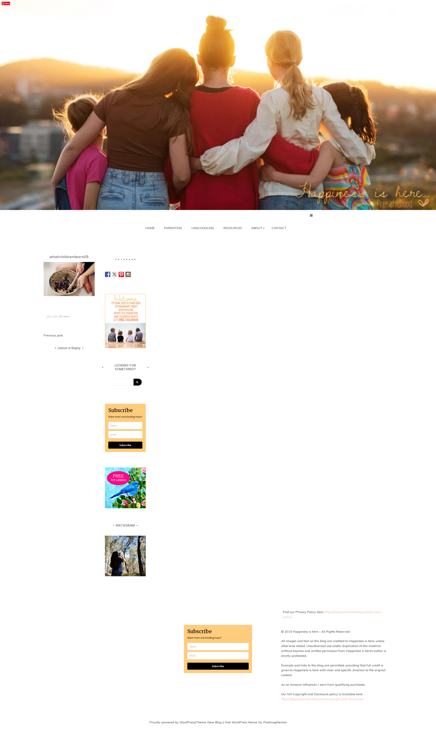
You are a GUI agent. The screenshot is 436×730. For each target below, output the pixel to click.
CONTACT (279, 228)
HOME (150, 228)
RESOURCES (232, 228)
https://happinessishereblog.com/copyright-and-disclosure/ (322, 699)
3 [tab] (121, 259)
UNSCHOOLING (202, 228)
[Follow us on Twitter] (114, 274)
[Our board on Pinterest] (121, 274)
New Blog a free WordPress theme (232, 722)
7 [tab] (132, 259)
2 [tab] (118, 259)
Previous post (53, 335)
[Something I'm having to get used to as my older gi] (125, 556)
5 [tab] (126, 259)
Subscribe (125, 445)
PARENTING (173, 228)
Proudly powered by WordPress (172, 722)
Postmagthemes (275, 722)
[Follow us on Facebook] (107, 274)
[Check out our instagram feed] (128, 274)
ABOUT (256, 228)
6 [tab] (129, 259)
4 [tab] (123, 259)
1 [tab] (115, 259)
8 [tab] (134, 259)
